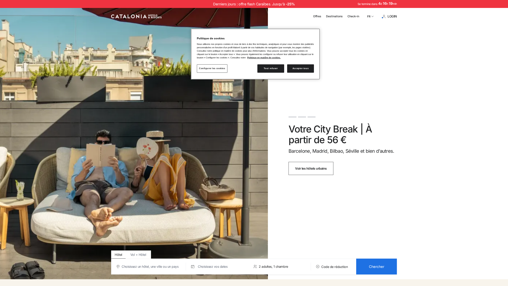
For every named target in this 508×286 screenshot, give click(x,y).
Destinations (334, 16)
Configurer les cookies (212, 68)
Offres (317, 16)
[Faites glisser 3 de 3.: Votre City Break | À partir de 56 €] (312, 115)
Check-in (353, 16)
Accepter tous (300, 68)
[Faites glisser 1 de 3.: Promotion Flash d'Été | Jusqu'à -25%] (292, 115)
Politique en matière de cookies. (264, 57)
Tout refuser (271, 68)
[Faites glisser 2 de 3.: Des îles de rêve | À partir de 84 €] (302, 115)
